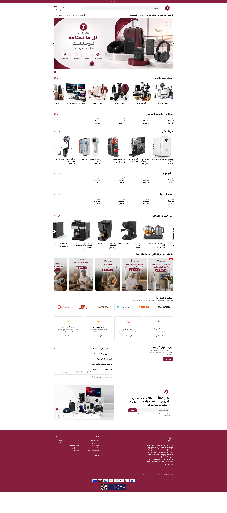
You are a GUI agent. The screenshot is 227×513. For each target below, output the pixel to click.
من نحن (77, 440)
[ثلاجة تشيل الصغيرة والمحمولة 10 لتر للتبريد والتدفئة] (162, 161)
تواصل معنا (76, 450)
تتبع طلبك (97, 455)
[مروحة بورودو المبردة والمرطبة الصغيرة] (89, 161)
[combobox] (120, 8)
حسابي (61, 440)
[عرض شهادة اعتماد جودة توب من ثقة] (117, 487)
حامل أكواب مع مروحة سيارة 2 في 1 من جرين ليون (65, 160)
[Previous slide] (173, 231)
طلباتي (61, 443)
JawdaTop (166, 474)
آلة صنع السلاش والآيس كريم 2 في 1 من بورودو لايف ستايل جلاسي (138, 160)
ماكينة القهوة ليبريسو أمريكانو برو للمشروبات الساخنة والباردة (90, 244)
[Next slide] (54, 147)
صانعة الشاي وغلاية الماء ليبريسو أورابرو (163, 244)
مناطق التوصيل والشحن (93, 450)
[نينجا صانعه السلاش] (113, 160)
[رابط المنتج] (162, 146)
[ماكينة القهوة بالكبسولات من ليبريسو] (65, 245)
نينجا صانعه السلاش (119, 159)
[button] (63, 8)
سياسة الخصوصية (94, 440)
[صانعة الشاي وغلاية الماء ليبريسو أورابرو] (162, 246)
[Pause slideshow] (55, 72)
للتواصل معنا (96, 448)
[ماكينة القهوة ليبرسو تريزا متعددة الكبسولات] (113, 246)
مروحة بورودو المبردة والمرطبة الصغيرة (91, 160)
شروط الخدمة (95, 445)
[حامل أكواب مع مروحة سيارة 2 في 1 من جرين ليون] (65, 161)
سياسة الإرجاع (95, 443)
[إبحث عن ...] (84, 8)
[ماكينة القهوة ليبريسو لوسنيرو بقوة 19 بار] (138, 246)
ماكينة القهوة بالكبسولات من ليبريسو (65, 243)
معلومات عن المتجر (94, 452)
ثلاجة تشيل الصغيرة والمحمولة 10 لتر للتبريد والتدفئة (162, 160)
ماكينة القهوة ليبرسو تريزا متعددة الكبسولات (115, 244)
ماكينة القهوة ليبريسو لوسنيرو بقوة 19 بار (138, 244)
